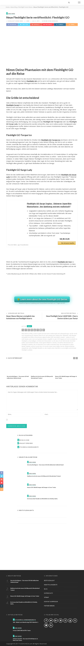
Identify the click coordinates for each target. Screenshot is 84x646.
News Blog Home (23, 440)
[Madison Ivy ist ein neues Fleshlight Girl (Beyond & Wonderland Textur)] (42, 368)
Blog (45, 589)
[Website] (23, 330)
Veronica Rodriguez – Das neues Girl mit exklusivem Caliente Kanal (45, 464)
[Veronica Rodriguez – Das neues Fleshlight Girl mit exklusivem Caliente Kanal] (18, 368)
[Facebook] (26, 330)
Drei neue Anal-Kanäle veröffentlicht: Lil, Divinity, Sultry (42, 498)
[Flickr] (40, 330)
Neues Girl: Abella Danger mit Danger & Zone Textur (41, 487)
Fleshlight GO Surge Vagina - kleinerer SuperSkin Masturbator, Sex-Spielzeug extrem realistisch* (49, 205)
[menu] (79, 2)
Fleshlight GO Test (65, 262)
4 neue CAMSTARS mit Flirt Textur (22, 630)
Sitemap (46, 597)
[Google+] (29, 330)
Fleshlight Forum (12, 105)
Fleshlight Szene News (15, 21)
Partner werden (49, 606)
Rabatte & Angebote (50, 585)
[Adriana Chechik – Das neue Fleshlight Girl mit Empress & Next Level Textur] (8, 637)
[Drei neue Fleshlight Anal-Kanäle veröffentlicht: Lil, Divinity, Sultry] (21, 499)
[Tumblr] (37, 330)
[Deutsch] (61, 7)
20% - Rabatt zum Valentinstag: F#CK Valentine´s (25, 622)
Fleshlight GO (32, 81)
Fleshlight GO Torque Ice (50, 140)
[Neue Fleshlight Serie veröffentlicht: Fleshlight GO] (42, 47)
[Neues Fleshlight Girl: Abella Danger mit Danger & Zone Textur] (66, 368)
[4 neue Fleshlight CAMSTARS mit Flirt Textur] (8, 629)
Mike (28, 21)
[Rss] (43, 330)
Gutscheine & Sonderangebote (28, 447)
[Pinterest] (32, 330)
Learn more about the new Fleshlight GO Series (43, 299)
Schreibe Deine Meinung (50, 21)
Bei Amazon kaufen (67, 243)
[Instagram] (65, 620)
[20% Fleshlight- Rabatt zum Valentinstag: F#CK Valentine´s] (8, 621)
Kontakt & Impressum (51, 601)
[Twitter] (51, 620)
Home (7, 7)
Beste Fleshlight (49, 580)
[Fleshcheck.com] (11, 2)
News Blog (14, 7)
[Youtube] (34, 330)
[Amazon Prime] (73, 239)
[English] (29, 7)
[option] (18, 370)
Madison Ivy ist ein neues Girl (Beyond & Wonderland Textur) (44, 476)
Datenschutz (48, 593)
